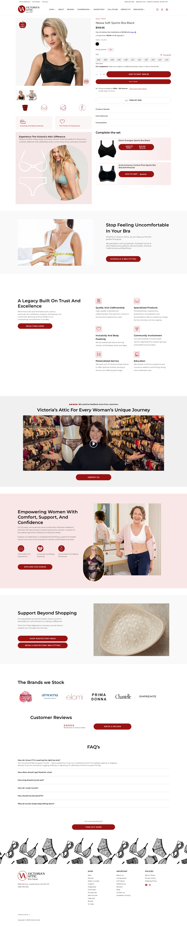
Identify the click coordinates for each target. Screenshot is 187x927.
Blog (118, 890)
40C (153, 60)
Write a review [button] (112, 726)
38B (105, 60)
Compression (121, 878)
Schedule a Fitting (123, 895)
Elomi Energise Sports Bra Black (134, 140)
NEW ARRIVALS (24, 2)
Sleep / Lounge (93, 881)
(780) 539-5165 (129, 2)
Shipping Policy (151, 881)
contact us (93, 477)
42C (160, 60)
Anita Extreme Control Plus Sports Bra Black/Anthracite (137, 166)
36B (98, 60)
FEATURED (36, 2)
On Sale (91, 904)
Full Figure (120, 881)
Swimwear (92, 890)
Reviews (119, 887)
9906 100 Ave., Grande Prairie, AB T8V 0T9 (33, 884)
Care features (102, 116)
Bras (89, 875)
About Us (119, 875)
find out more (94, 827)
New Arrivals (92, 895)
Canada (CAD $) (23, 914)
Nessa (98, 19)
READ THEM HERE (35, 326)
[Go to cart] (167, 9)
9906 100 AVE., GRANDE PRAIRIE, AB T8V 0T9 (152, 2)
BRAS (104, 19)
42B (119, 60)
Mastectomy (121, 884)
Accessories (92, 893)
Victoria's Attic (35, 920)
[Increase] (104, 74)
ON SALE (45, 2)
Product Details (102, 109)
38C (146, 60)
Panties (91, 878)
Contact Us (120, 893)
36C (139, 60)
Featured (91, 898)
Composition (101, 123)
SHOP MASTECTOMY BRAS (43, 639)
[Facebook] (146, 885)
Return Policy (150, 875)
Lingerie (91, 884)
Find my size (135, 100)
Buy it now (133, 81)
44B (125, 60)
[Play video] (93, 443)
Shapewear (92, 887)
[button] (133, 35)
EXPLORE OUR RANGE (35, 567)
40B (112, 60)
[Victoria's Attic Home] (28, 9)
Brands (90, 901)
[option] (53, 52)
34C (132, 60)
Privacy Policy (150, 878)
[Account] (162, 9)
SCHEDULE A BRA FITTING (123, 259)
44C (166, 60)
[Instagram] (149, 885)
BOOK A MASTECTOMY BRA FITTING (42, 645)
